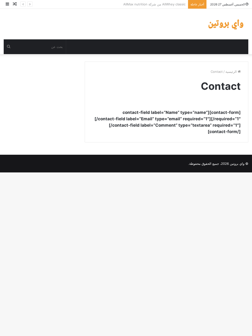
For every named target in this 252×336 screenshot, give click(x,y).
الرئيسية (231, 72)
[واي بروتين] (226, 24)
